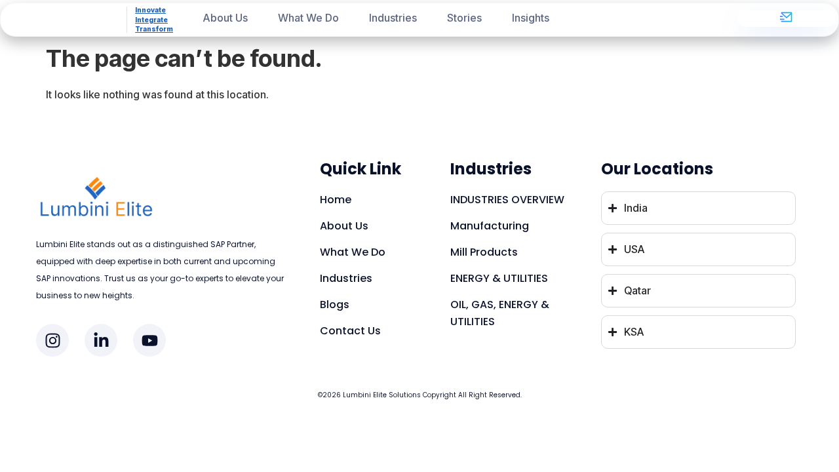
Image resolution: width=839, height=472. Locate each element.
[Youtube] (149, 340)
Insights (530, 17)
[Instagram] (52, 340)
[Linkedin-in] (101, 340)
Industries (393, 17)
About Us (225, 17)
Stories (464, 17)
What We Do (308, 17)
